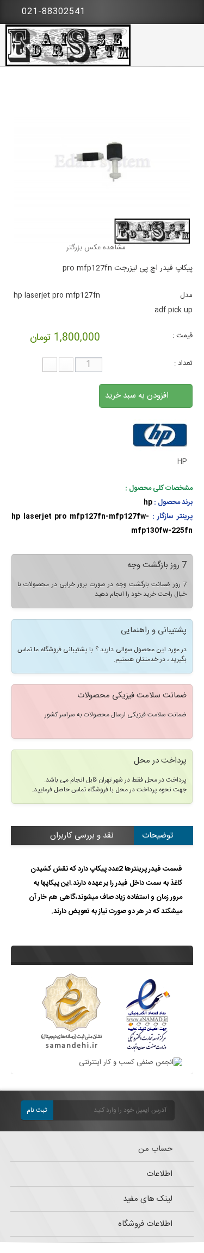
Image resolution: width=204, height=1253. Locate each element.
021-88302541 (52, 11)
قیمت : (182, 336)
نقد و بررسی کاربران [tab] (82, 835)
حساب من (155, 1149)
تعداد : (183, 363)
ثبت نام (37, 1110)
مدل (186, 295)
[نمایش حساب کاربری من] (158, 11)
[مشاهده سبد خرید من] (188, 9)
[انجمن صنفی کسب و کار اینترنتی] (130, 1062)
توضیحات (157, 835)
